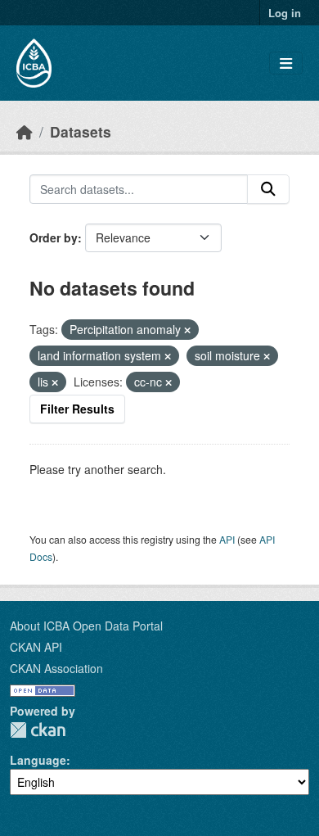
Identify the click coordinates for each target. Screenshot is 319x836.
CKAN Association (56, 668)
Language (38, 760)
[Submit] (268, 189)
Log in (284, 12)
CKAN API (36, 647)
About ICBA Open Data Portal (86, 625)
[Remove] (187, 330)
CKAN (37, 730)
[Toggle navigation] (286, 63)
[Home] (24, 131)
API (227, 539)
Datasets (80, 131)
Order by (53, 237)
